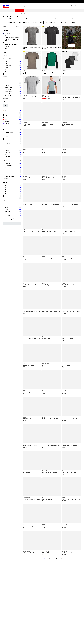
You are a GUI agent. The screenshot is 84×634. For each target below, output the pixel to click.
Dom (10, 13)
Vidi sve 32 (5, 200)
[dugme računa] (71, 6)
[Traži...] (24, 6)
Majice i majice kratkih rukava (25, 13)
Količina (11, 58)
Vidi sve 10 (5, 178)
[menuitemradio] (12, 33)
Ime (8, 58)
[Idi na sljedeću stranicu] (61, 559)
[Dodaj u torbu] (39, 30)
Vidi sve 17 (5, 98)
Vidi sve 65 (5, 76)
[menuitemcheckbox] (12, 61)
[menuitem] (19, 10)
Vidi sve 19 (5, 125)
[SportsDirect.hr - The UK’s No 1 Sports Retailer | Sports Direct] (6, 6)
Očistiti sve (18, 26)
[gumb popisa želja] (75, 6)
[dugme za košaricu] (79, 6)
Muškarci (14, 13)
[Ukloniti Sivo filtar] (6, 105)
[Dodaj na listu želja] (39, 27)
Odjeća (18, 13)
